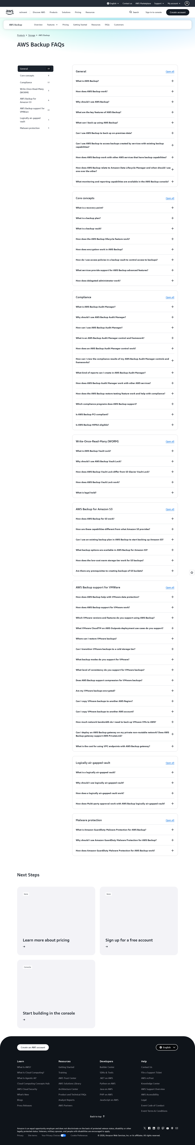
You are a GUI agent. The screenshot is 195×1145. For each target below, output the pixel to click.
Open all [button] (170, 71)
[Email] (177, 1128)
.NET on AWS (106, 1078)
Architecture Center (68, 1089)
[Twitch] (163, 1128)
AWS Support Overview (153, 1089)
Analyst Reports (67, 1099)
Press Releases (24, 1105)
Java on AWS (106, 1089)
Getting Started (66, 1067)
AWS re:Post (147, 1078)
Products (21, 35)
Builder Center (107, 1067)
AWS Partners (65, 1105)
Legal (144, 1099)
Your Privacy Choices (51, 1135)
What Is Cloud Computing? (30, 1072)
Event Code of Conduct (152, 1105)
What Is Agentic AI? (26, 1078)
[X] (145, 1128)
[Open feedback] (191, 572)
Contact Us (146, 1067)
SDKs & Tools (106, 1072)
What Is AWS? (24, 1067)
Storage (31, 35)
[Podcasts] (172, 1128)
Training (63, 1072)
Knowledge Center (150, 1083)
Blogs (20, 1099)
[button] (39, 12)
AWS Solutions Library (70, 1083)
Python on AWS (107, 1083)
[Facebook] (149, 1128)
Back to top (95, 1116)
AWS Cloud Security (27, 1089)
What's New (23, 1094)
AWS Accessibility (150, 1094)
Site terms (32, 1135)
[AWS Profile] (187, 3)
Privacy (20, 1135)
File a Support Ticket (151, 1072)
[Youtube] (167, 1128)
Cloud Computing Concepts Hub (33, 1083)
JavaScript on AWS (109, 1099)
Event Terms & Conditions (154, 1110)
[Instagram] (158, 1128)
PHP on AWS (106, 1094)
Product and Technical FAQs (72, 1094)
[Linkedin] (154, 1128)
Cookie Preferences (79, 1135)
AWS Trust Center (67, 1078)
